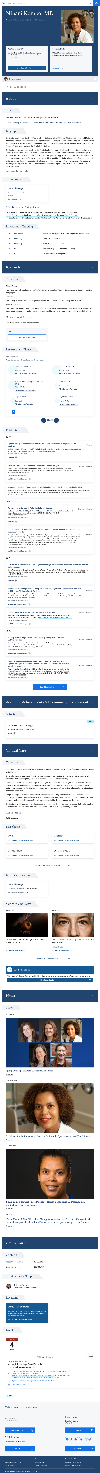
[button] (77, 26)
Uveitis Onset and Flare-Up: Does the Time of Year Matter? (31, 612)
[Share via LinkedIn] (14, 87)
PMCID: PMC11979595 (21, 545)
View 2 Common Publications (25, 374)
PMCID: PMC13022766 (63, 471)
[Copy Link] (92, 98)
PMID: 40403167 (54, 513)
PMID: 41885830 (50, 471)
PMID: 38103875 (20, 647)
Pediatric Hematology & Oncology (37, 215)
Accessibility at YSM (71, 1459)
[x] (90, 1439)
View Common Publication (68, 389)
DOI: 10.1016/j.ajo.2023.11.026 (34, 647)
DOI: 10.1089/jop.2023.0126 (27, 598)
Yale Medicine (61, 218)
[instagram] (76, 1439)
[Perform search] (91, 3)
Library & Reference (41, 1465)
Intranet (7, 1459)
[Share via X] (7, 87)
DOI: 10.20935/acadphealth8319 (45, 451)
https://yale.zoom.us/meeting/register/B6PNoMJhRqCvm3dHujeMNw (33, 1375)
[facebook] (71, 1439)
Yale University (9, 1465)
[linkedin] (81, 1439)
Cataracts (10, 212)
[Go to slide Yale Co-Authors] (48, 420)
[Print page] (25, 87)
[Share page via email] (22, 87)
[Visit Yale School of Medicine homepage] (21, 1408)
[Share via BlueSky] (18, 87)
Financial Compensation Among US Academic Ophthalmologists (34, 466)
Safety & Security (40, 1462)
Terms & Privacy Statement (73, 1462)
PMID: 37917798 (62, 673)
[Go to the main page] (14, 3)
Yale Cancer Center (48, 218)
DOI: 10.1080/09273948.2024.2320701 (61, 617)
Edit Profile (9, 1395)
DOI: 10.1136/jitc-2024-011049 (37, 545)
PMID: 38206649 (13, 598)
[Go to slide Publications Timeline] (43, 420)
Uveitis (37, 218)
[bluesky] (67, 1439)
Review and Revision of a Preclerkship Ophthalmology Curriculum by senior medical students (45, 487)
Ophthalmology (18, 215)
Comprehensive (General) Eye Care (28, 212)
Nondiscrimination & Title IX (13, 1462)
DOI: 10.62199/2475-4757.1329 (69, 492)
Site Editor (38, 1459)
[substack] (86, 1439)
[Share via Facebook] (11, 87)
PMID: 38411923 (44, 617)
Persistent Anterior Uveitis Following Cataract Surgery (30, 508)
